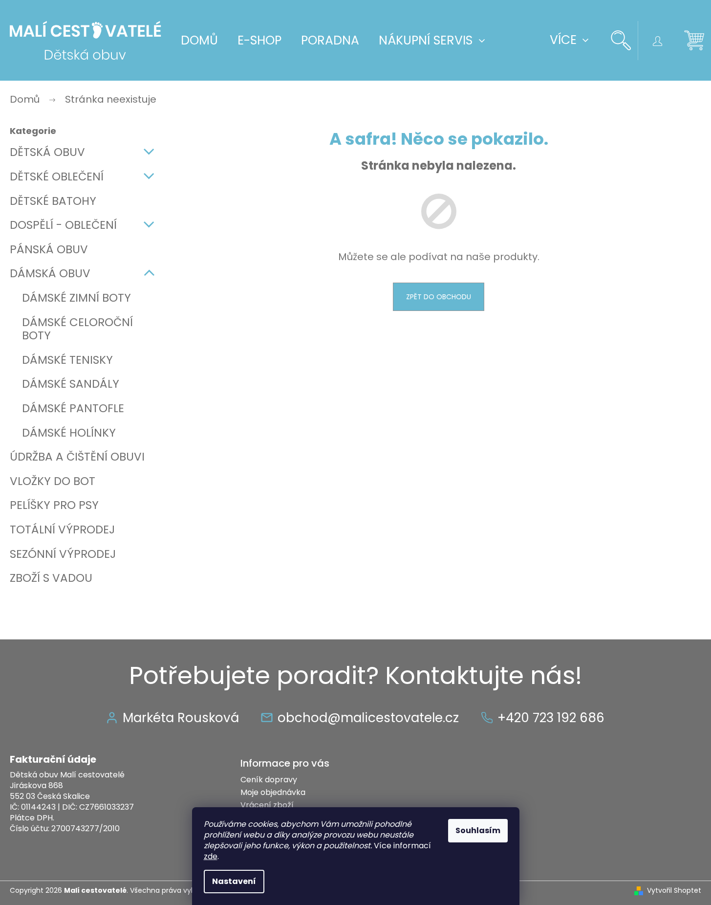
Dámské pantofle (73, 408)
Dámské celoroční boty (77, 329)
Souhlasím (477, 830)
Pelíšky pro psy (54, 505)
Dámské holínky (69, 433)
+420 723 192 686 (550, 718)
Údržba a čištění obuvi (77, 456)
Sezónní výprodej (63, 554)
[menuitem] (199, 40)
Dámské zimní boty (76, 298)
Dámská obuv (50, 273)
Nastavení (234, 881)
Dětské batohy (53, 201)
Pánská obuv (49, 249)
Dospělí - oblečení (63, 225)
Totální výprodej (62, 529)
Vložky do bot (52, 481)
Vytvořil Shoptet (674, 890)
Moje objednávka (272, 792)
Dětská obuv (47, 152)
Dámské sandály (70, 384)
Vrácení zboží (267, 805)
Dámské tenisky (67, 360)
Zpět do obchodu (438, 297)
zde (210, 856)
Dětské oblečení (57, 176)
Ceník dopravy (268, 779)
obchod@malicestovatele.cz (368, 718)
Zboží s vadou (51, 578)
